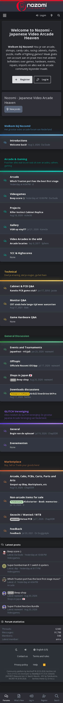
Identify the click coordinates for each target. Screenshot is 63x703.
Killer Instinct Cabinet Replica (26, 212)
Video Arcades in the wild (26, 239)
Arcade (14, 176)
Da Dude (45, 144)
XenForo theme (38, 678)
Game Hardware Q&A (23, 317)
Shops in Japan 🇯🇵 (21, 375)
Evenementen (18, 443)
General (15, 429)
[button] (16, 649)
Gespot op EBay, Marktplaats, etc (28, 484)
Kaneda (44, 229)
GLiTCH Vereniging (16, 411)
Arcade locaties (18, 243)
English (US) (42, 649)
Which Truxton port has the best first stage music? (33, 578)
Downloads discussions (24, 389)
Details (51, 673)
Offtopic (15, 361)
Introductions (18, 140)
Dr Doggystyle (42, 533)
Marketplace (12, 461)
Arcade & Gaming (15, 159)
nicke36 (28, 215)
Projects (15, 207)
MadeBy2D (36, 673)
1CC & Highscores (21, 253)
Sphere (45, 243)
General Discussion (16, 336)
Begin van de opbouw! (22, 433)
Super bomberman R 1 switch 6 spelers (28, 565)
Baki (26, 307)
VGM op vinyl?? (18, 229)
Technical (10, 271)
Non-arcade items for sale (26, 497)
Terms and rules (41, 656)
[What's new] (51, 15)
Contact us (22, 656)
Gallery (14, 225)
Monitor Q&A (18, 300)
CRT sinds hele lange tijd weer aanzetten (33, 304)
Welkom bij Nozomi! (17, 126)
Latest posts (12, 544)
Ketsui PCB (21, 519)
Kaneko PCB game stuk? (23, 290)
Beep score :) (17, 198)
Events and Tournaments (26, 347)
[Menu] (4, 15)
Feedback (16, 528)
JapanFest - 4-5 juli (20, 351)
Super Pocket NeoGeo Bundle (23, 606)
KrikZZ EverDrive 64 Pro (33, 393)
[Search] (58, 15)
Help (35, 664)
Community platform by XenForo (31, 671)
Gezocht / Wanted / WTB (25, 514)
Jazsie (54, 290)
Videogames (18, 193)
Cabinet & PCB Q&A (22, 286)
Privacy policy (21, 664)
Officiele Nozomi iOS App (23, 365)
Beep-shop (20, 379)
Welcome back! (18, 144)
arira (58, 639)
